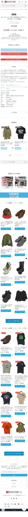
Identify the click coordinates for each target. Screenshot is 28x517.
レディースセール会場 (19, 328)
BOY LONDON (16, 23)
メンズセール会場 (7, 328)
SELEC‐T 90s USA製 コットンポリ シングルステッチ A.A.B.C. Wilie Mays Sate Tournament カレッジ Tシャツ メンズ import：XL (7, 378)
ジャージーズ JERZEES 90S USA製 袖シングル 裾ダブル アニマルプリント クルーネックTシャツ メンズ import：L (7, 438)
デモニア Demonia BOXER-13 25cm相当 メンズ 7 (6, 305)
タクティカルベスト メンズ (20, 436)
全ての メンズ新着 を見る (14, 321)
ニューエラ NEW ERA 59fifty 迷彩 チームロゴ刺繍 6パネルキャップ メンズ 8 (7, 223)
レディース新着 (17, 203)
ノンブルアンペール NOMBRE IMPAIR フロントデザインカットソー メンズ (21, 306)
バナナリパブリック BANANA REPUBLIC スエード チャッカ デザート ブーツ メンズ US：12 (7, 349)
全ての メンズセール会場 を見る (14, 453)
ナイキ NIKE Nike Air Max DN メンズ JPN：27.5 (20, 250)
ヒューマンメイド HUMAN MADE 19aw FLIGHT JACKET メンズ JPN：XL (6, 250)
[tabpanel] (7, 140)
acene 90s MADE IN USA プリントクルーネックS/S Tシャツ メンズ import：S (21, 408)
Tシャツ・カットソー (19, 86)
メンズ (7, 86)
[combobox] (14, 5)
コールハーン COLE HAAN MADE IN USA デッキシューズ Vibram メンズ (21, 223)
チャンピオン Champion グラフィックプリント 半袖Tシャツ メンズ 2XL (21, 348)
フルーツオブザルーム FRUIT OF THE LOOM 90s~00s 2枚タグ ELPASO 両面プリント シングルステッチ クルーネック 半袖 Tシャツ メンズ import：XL (21, 378)
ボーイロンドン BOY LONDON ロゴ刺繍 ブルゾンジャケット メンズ (21, 142)
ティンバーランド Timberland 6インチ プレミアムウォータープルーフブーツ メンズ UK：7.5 (7, 278)
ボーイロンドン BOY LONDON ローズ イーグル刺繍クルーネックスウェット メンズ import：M (7, 143)
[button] (24, 509)
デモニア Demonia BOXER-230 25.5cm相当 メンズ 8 (20, 277)
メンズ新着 (9, 203)
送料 (17, 34)
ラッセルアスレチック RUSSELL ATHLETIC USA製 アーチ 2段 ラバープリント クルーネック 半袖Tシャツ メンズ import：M (7, 409)
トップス (16, 21)
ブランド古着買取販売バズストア (10, 2)
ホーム (2, 9)
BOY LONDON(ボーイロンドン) (13, 85)
